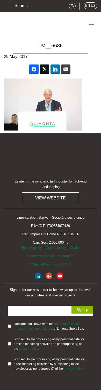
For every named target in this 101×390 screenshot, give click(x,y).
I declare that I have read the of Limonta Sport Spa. (49, 326)
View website (50, 198)
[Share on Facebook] (34, 69)
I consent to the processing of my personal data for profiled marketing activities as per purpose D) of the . (49, 343)
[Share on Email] (65, 69)
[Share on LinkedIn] (55, 69)
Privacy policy (31, 248)
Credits (75, 248)
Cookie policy (56, 248)
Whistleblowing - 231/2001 (50, 264)
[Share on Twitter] (44, 69)
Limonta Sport (23, 23)
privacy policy (28, 348)
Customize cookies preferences (50, 256)
